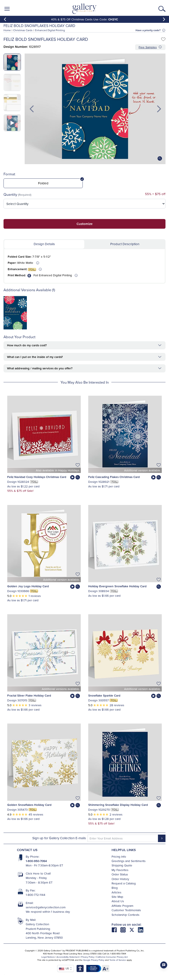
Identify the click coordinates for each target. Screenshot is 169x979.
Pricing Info (119, 856)
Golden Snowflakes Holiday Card (29, 805)
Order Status (120, 874)
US (66, 968)
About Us (118, 901)
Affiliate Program (122, 906)
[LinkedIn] (140, 929)
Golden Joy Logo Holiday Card (28, 586)
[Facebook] (116, 929)
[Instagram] (124, 929)
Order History (120, 879)
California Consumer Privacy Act (112, 956)
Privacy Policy (87, 956)
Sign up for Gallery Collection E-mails (59, 838)
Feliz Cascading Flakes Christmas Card (114, 477)
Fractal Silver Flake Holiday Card (29, 695)
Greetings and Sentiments (128, 861)
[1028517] (15, 328)
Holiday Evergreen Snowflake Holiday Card (117, 586)
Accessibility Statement (68, 956)
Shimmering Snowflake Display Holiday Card (118, 805)
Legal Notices (48, 956)
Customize (84, 223)
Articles (116, 892)
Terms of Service (117, 959)
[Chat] (163, 964)
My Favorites (120, 870)
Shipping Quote (122, 865)
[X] (133, 929)
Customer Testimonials (126, 910)
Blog (115, 888)
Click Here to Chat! (38, 873)
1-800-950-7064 (36, 861)
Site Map (117, 897)
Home (7, 30)
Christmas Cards (23, 30)
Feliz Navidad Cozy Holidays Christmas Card (36, 477)
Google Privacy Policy (93, 959)
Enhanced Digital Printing (50, 30)
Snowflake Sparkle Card (104, 695)
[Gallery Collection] (84, 9)
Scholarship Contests (125, 915)
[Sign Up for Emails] (161, 838)
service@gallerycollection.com (46, 907)
